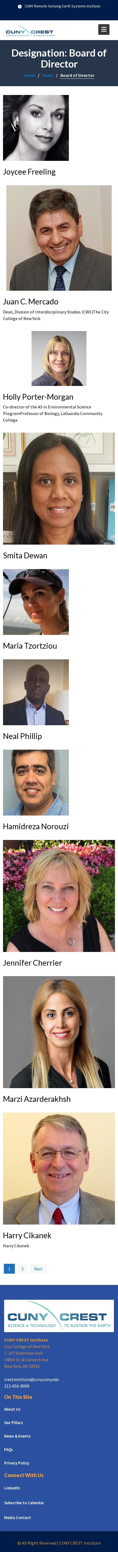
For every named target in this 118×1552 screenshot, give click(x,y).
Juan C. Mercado (30, 301)
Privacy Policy (16, 1463)
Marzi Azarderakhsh (37, 1098)
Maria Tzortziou (30, 645)
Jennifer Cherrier (32, 962)
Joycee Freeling (29, 171)
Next (38, 1268)
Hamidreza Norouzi (36, 826)
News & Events (17, 1436)
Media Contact (17, 1517)
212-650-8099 (16, 1385)
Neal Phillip (22, 736)
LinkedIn (12, 1488)
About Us (12, 1409)
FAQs (8, 1449)
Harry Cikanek (27, 1235)
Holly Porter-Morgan (38, 396)
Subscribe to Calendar (24, 1503)
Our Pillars (13, 1422)
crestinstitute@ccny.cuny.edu (31, 1379)
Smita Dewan (25, 555)
